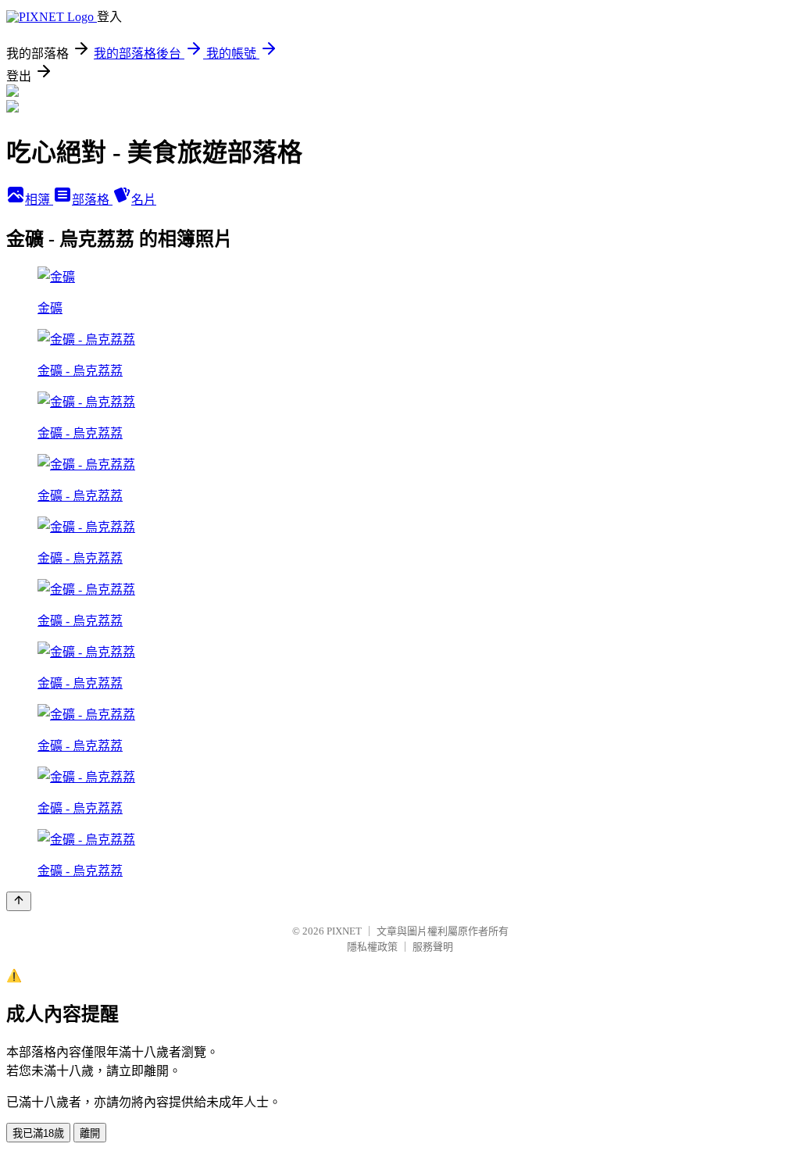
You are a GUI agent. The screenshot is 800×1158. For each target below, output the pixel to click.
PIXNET (344, 931)
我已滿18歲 (38, 1133)
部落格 (92, 199)
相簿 (39, 199)
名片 (143, 199)
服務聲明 (432, 946)
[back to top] (18, 901)
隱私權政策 (372, 946)
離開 (90, 1133)
